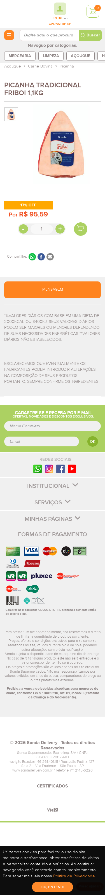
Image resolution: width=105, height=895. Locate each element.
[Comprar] (80, 229)
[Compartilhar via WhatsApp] (32, 256)
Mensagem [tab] (52, 289)
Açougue (80, 55)
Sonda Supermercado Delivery (19, 13)
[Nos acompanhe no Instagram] (49, 469)
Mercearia (20, 55)
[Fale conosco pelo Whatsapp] (37, 469)
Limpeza (51, 55)
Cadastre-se (60, 24)
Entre (58, 18)
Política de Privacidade (74, 876)
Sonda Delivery (52, 731)
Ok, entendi (52, 887)
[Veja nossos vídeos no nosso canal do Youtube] (72, 469)
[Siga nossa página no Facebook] (60, 469)
